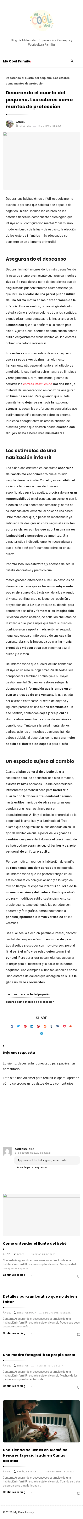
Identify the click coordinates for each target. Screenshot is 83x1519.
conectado (43, 1063)
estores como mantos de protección (30, 1001)
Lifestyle (25, 126)
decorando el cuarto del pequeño (28, 994)
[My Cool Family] (41, 21)
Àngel (20, 121)
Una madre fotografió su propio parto (39, 1354)
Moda (32, 1312)
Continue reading (14, 1274)
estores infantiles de (47, 384)
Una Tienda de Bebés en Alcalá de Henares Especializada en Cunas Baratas (35, 1455)
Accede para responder (32, 1167)
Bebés (21, 1254)
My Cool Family (16, 61)
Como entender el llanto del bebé (35, 1243)
